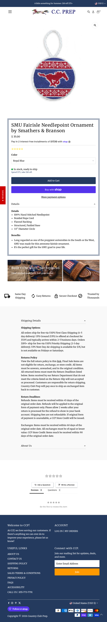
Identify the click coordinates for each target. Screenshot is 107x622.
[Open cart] (98, 12)
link (59, 361)
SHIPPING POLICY (17, 563)
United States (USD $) (84, 603)
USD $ (101, 3)
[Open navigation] (10, 11)
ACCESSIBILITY (16, 587)
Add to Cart (53, 180)
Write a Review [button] (68, 485)
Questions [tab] (52, 490)
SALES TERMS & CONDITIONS (24, 573)
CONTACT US (15, 558)
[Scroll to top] (101, 614)
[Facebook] (9, 603)
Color (14, 154)
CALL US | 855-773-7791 (20, 592)
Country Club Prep (37, 616)
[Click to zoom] (95, 25)
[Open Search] (88, 12)
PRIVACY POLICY (16, 577)
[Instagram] (12, 603)
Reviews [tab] (34, 490)
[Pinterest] (15, 603)
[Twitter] (19, 603)
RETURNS (13, 568)
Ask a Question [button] (43, 485)
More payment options (53, 197)
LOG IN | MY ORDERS (66, 531)
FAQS (10, 582)
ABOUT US (13, 554)
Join (77, 572)
